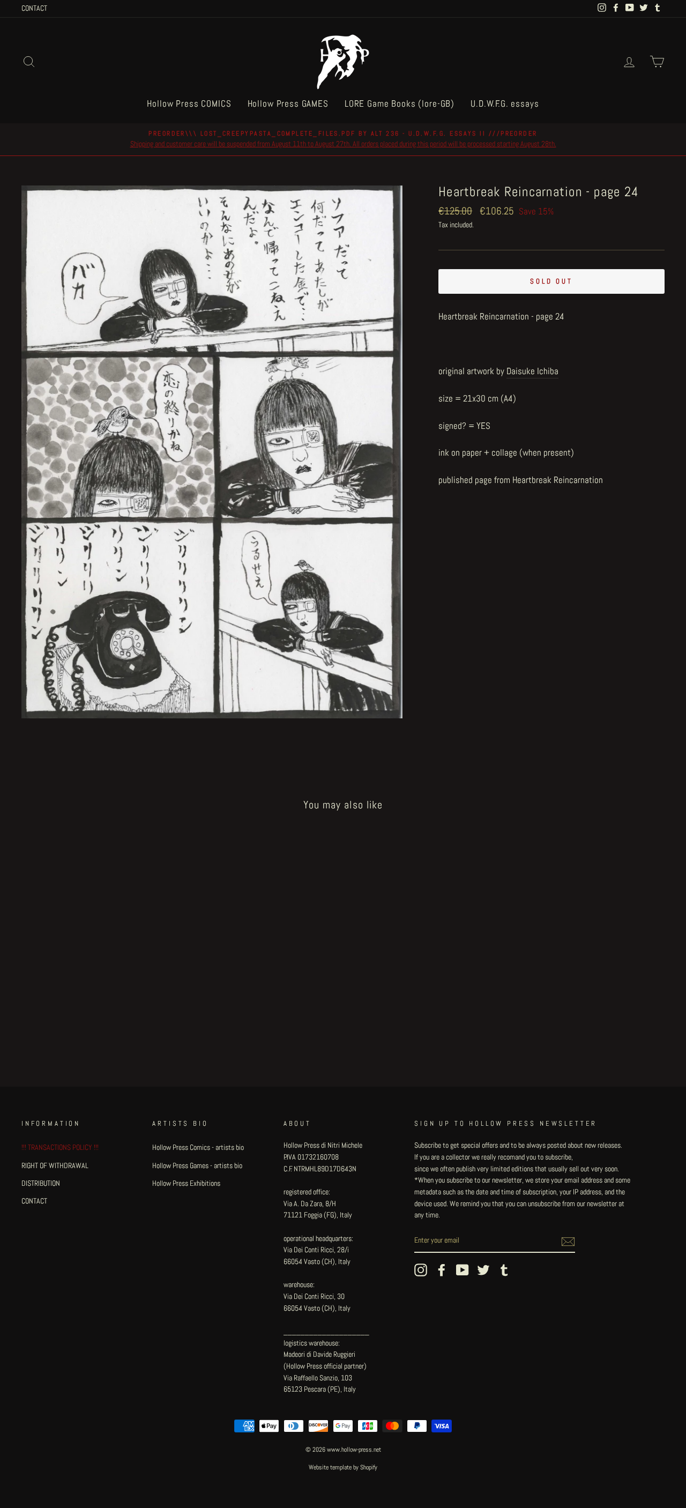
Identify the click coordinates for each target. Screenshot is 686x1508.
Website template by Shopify (343, 1467)
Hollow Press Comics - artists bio (198, 1147)
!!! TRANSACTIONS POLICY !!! (60, 1147)
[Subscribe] (568, 1241)
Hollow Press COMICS (189, 103)
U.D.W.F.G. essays (505, 103)
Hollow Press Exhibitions (186, 1183)
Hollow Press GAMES (288, 103)
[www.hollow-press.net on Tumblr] (504, 1270)
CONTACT (34, 8)
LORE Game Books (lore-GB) (399, 103)
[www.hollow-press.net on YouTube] (462, 1270)
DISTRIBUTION (40, 1183)
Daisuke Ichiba (532, 371)
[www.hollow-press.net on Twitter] (483, 1270)
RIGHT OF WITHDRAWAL (54, 1165)
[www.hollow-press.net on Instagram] (420, 1270)
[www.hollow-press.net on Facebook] (441, 1270)
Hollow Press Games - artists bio (197, 1165)
